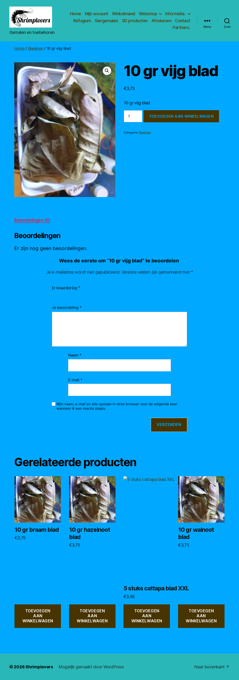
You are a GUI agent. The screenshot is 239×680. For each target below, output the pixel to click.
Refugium (82, 20)
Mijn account (96, 13)
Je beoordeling (66, 307)
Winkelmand (123, 13)
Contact (182, 20)
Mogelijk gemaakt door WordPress (91, 666)
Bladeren (35, 48)
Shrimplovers (39, 666)
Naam (74, 355)
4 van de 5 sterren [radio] (75, 293)
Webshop (148, 13)
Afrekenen (161, 20)
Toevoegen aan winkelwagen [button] (37, 616)
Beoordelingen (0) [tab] (32, 220)
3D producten (135, 20)
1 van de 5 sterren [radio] (54, 293)
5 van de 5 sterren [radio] (82, 293)
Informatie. (175, 13)
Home (75, 13)
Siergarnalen (106, 20)
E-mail (75, 379)
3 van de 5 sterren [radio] (68, 293)
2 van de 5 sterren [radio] (61, 293)
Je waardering (66, 288)
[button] (107, 71)
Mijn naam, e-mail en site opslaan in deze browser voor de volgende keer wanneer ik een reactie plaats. (117, 406)
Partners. (181, 27)
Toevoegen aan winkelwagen (181, 116)
